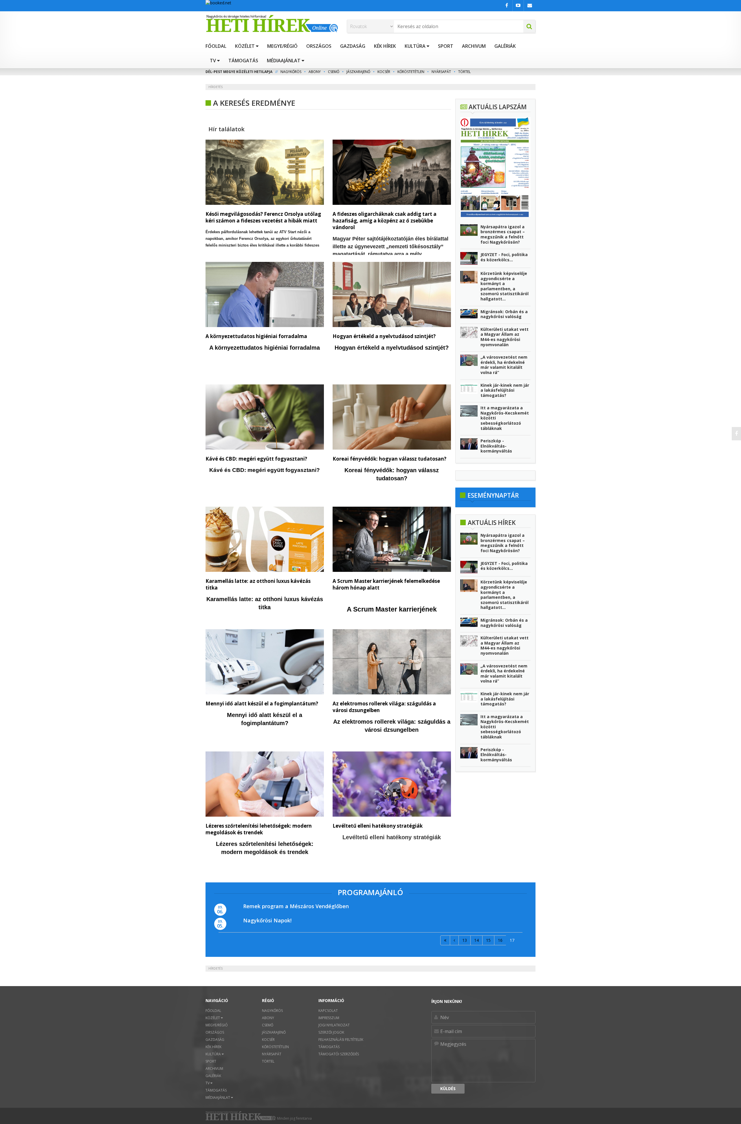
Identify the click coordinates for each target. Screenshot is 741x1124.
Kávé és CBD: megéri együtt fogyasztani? (256, 458)
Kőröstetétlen (410, 71)
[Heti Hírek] (272, 23)
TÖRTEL (464, 71)
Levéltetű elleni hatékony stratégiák (378, 825)
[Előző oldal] (454, 940)
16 (500, 940)
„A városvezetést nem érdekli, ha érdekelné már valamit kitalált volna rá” (503, 364)
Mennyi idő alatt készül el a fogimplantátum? (262, 703)
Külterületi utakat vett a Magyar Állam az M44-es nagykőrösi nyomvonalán (504, 336)
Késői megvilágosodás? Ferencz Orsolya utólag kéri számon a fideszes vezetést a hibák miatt (263, 217)
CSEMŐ (333, 71)
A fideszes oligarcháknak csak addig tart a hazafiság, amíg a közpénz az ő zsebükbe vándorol (384, 221)
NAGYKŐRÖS (290, 71)
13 (464, 940)
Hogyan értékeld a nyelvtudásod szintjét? (384, 336)
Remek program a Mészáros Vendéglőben (296, 906)
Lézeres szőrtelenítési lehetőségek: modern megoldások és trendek (259, 829)
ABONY (315, 71)
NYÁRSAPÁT (441, 71)
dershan (270, 765)
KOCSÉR (383, 71)
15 (488, 940)
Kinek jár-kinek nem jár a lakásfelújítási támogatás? (504, 390)
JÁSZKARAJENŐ (358, 71)
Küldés (448, 1088)
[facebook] (736, 433)
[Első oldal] (445, 940)
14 (476, 940)
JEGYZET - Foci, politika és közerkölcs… (504, 257)
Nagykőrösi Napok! (267, 920)
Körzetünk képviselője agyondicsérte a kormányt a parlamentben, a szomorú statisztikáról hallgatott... (504, 286)
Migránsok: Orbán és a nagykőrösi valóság (504, 314)
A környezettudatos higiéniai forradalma (256, 336)
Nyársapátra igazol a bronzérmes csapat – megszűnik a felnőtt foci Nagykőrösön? (502, 234)
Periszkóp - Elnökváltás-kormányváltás (496, 446)
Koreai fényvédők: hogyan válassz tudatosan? (389, 458)
